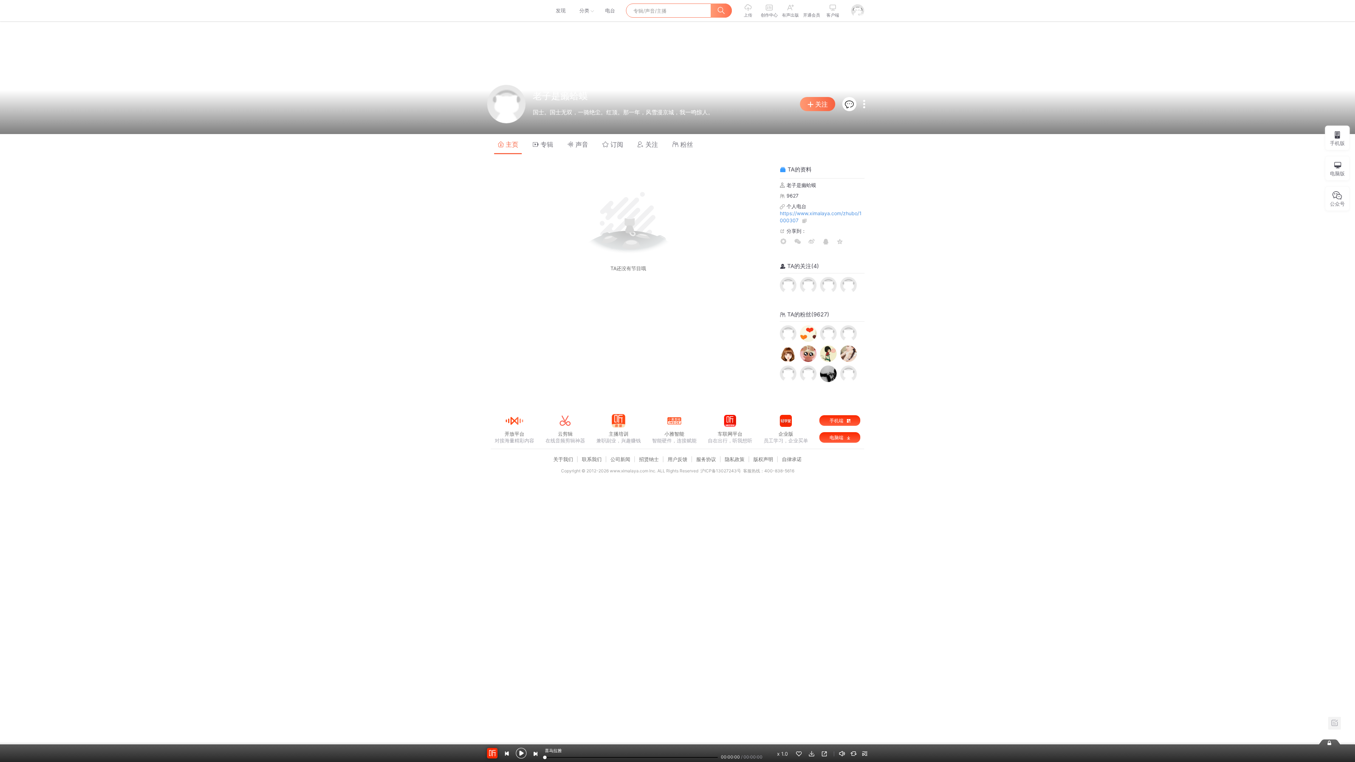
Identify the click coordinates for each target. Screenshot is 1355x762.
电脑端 (837, 437)
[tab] (508, 144)
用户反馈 (677, 459)
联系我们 (592, 459)
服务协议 (706, 459)
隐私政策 (735, 459)
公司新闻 (620, 459)
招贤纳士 (649, 459)
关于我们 (563, 459)
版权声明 (763, 459)
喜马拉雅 (514, 10)
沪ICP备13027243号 (720, 470)
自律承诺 (792, 459)
